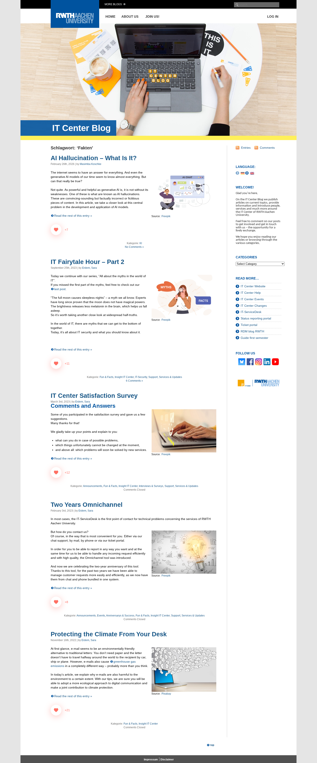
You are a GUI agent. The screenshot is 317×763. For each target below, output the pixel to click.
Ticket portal (249, 325)
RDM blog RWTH (252, 331)
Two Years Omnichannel (86, 504)
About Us (129, 16)
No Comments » (134, 246)
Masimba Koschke (90, 164)
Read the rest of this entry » (73, 215)
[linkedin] (267, 361)
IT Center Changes (254, 305)
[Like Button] (56, 229)
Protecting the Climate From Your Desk (109, 634)
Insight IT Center (124, 377)
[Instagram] (258, 361)
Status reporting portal (256, 318)
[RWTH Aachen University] (75, 26)
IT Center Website (253, 286)
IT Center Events (252, 299)
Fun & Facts (106, 377)
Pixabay (166, 693)
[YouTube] (275, 361)
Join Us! (152, 16)
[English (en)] (252, 173)
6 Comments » (134, 380)
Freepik (166, 216)
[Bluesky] (242, 361)
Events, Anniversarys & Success (115, 615)
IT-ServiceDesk (251, 312)
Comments (267, 147)
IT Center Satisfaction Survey (94, 395)
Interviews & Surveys (151, 486)
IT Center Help (251, 292)
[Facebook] (250, 361)
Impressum (151, 759)
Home (110, 16)
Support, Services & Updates (165, 377)
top (212, 745)
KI (141, 243)
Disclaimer (167, 759)
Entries (246, 147)
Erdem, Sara (89, 267)
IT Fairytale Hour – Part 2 (87, 261)
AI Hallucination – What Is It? (94, 158)
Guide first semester (254, 338)
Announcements (92, 486)
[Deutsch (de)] (243, 173)
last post (60, 289)
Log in (272, 16)
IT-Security (141, 377)
